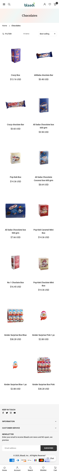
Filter (8, 34)
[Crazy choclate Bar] (15, 105)
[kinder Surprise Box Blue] (15, 315)
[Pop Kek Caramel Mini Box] (43, 210)
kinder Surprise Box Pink (44, 384)
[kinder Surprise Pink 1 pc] (43, 315)
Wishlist (43, 470)
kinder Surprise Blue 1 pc (15, 384)
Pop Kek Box (15, 177)
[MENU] (4, 4)
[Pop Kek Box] (15, 158)
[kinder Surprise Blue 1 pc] (15, 365)
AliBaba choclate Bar (43, 75)
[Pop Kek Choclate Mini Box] (43, 263)
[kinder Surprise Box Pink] (43, 365)
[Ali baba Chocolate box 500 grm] (15, 210)
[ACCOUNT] (44, 4)
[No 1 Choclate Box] (15, 263)
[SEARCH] (9, 4)
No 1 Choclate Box (15, 282)
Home (4, 26)
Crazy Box (15, 75)
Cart (55, 470)
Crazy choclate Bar (15, 124)
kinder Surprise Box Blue (15, 335)
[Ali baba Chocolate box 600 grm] (43, 105)
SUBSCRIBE (48, 448)
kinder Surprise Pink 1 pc (43, 335)
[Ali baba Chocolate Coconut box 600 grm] (43, 158)
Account (17, 470)
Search (30, 470)
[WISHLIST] (49, 4)
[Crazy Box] (15, 55)
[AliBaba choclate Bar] (43, 55)
